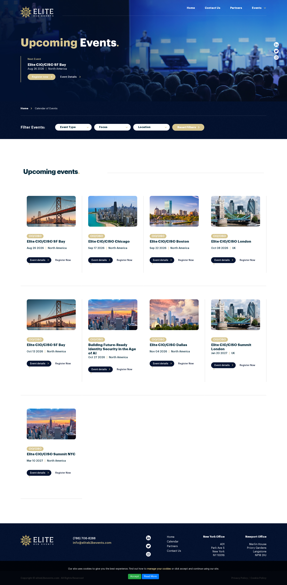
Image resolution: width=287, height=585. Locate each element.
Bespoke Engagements (247, 19)
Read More (150, 576)
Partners (236, 8)
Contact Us (212, 8)
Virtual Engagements (246, 34)
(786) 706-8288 (84, 538)
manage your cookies (159, 569)
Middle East (145, 150)
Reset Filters (186, 127)
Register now (40, 77)
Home (191, 8)
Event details (37, 260)
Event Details (68, 77)
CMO (101, 141)
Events (256, 8)
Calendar (173, 541)
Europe (142, 141)
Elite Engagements (245, 42)
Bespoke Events (70, 141)
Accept (134, 576)
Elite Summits (241, 27)
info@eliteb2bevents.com (92, 542)
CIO (100, 150)
